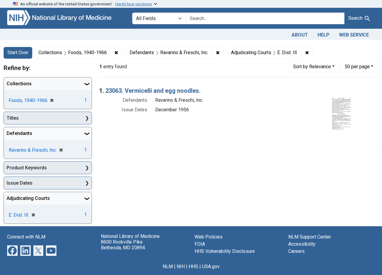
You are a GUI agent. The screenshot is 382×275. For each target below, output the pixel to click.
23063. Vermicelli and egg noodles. (153, 90)
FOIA (200, 244)
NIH (181, 266)
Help (323, 35)
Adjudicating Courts (28, 198)
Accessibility (301, 244)
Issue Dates (20, 183)
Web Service (354, 35)
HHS (193, 266)
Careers (296, 251)
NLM (168, 266)
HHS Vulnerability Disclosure (225, 251)
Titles (13, 118)
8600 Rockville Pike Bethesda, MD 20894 (123, 244)
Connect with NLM (26, 237)
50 (357, 66)
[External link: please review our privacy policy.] (12, 250)
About (300, 35)
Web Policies (209, 237)
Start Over (17, 52)
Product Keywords (27, 168)
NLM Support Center (309, 237)
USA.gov (211, 266)
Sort (312, 66)
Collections (19, 83)
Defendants (19, 133)
